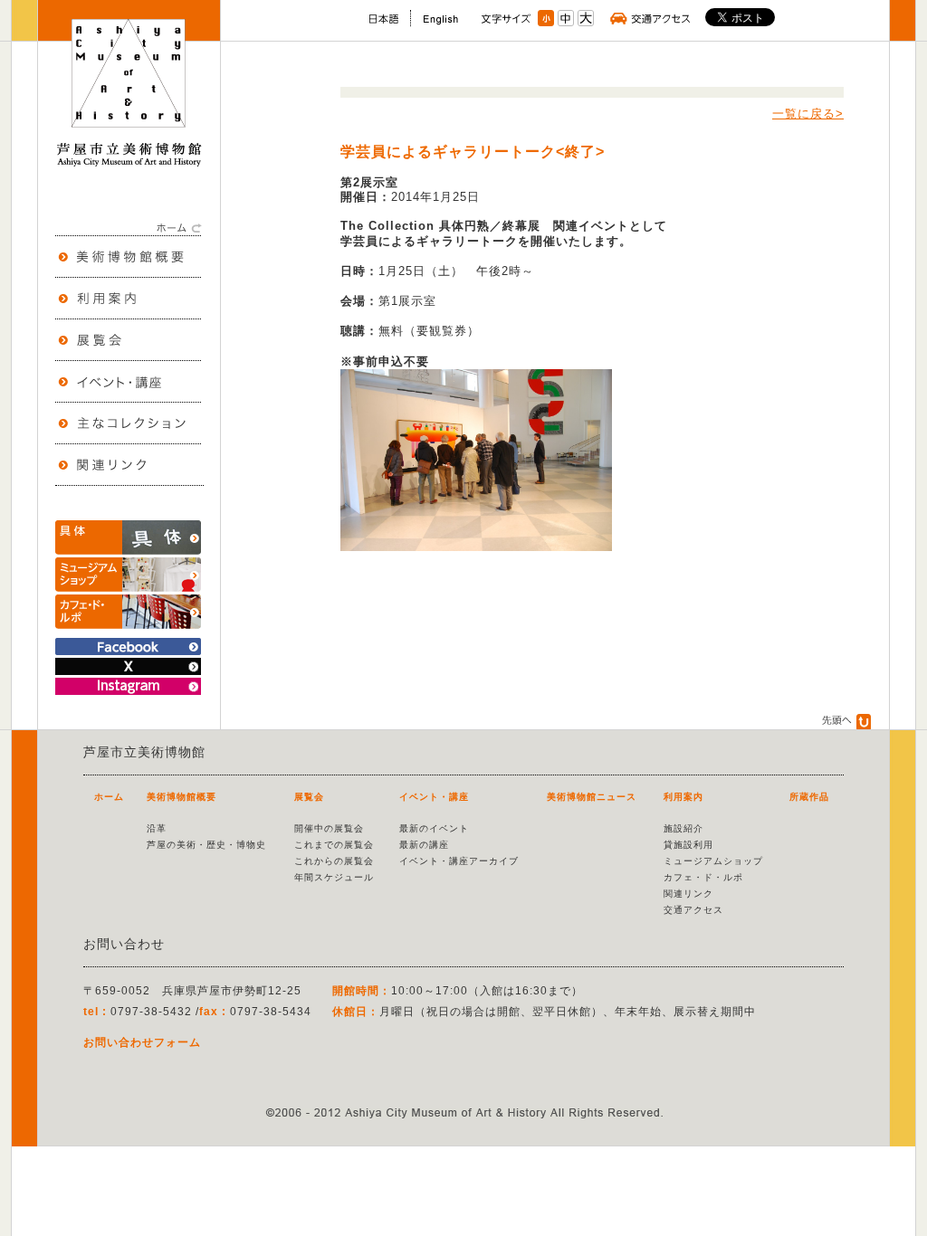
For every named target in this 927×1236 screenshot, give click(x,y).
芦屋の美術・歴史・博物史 (206, 845)
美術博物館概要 (181, 797)
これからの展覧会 (334, 861)
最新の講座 (424, 845)
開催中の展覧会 (329, 828)
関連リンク (688, 893)
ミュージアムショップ (713, 861)
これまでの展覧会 (334, 845)
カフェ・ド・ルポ (703, 877)
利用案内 (683, 797)
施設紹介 (683, 828)
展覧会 (309, 797)
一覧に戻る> (808, 113)
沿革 (157, 828)
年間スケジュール (334, 877)
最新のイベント (434, 828)
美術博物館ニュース (591, 797)
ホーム (109, 797)
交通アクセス (693, 910)
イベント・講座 (434, 797)
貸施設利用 (688, 845)
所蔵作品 (809, 797)
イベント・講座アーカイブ (459, 861)
